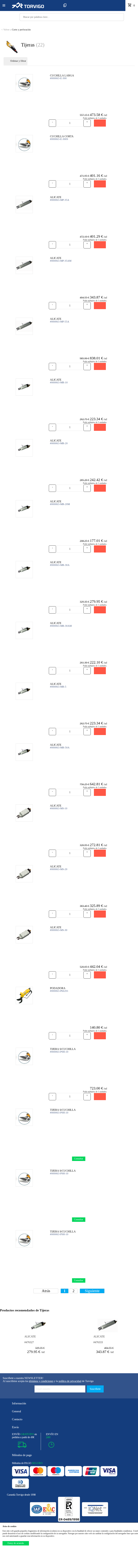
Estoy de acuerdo (16, 1543)
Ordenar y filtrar (18, 61)
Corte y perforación (16, 29)
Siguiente (92, 1291)
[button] (4, 5)
